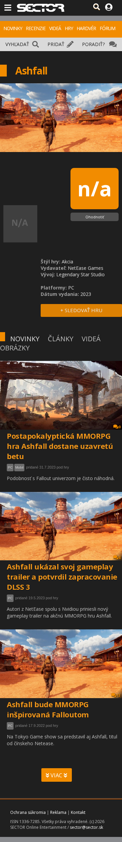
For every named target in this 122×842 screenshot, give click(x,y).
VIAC (56, 775)
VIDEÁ (55, 28)
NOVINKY (12, 28)
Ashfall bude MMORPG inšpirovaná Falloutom (48, 709)
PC (10, 467)
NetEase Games (85, 268)
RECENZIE (35, 28)
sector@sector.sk (86, 827)
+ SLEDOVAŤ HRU (81, 310)
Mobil (19, 467)
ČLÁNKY (60, 338)
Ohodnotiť (94, 216)
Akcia (67, 261)
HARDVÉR (86, 28)
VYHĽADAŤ (17, 44)
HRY (69, 28)
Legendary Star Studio (80, 274)
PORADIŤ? (93, 44)
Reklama (58, 812)
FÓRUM (107, 28)
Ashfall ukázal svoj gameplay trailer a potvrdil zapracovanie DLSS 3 (62, 576)
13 (119, 695)
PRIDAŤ (55, 44)
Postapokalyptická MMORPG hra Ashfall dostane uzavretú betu (60, 446)
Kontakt (78, 812)
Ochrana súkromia (28, 812)
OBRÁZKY (14, 347)
